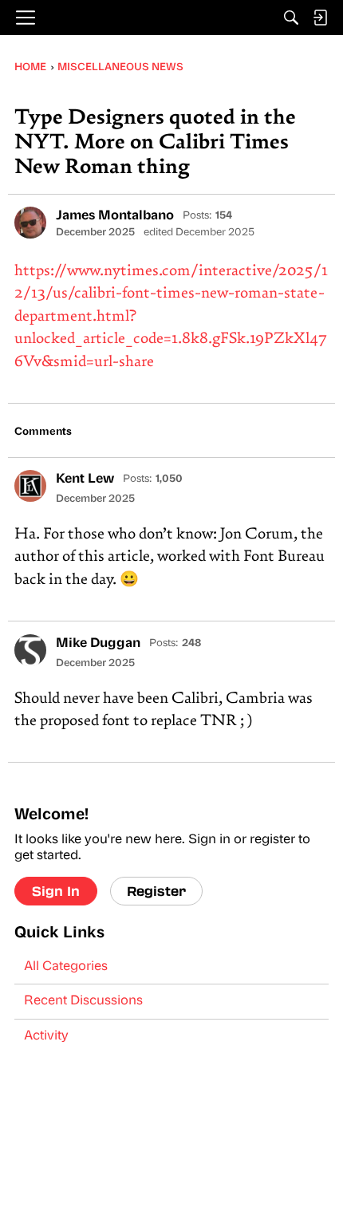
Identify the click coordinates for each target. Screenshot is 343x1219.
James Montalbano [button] (115, 216)
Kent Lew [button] (85, 479)
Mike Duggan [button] (98, 643)
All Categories (66, 967)
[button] (30, 223)
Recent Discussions (83, 1001)
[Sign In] (320, 17)
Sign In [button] (56, 891)
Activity (46, 1036)
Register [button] (156, 891)
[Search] (291, 17)
